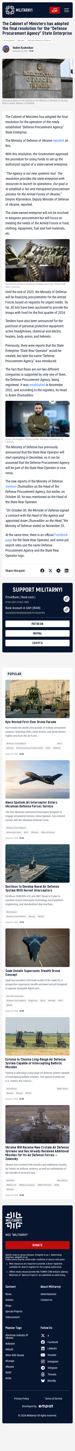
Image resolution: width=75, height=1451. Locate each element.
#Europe (32, 916)
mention (11, 486)
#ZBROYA (56, 748)
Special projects (13, 1311)
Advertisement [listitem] (48, 1294)
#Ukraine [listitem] (10, 1343)
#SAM (56, 1185)
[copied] (66, 599)
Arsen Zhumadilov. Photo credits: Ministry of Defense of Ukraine (34, 440)
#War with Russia (48, 832)
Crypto (37, 643)
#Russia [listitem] (9, 1366)
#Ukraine (21, 40)
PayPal (37, 633)
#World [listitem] (9, 1349)
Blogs (8, 1305)
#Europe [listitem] (9, 1360)
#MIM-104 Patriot (44, 1185)
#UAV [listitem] (8, 1372)
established (37, 385)
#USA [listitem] (8, 1378)
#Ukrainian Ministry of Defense (39, 40)
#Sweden (51, 1000)
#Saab (42, 1000)
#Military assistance (27, 1185)
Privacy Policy (21, 1398)
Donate (37, 1245)
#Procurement (9, 40)
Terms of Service (53, 1398)
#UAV (59, 743)
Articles (9, 1299)
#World (40, 916)
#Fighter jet (33, 1000)
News (8, 1294)
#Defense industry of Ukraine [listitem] (16, 1336)
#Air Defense (12, 912)
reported (58, 140)
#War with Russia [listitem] (14, 1355)
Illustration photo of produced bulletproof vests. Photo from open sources (35, 285)
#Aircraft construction (15, 996)
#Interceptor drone (14, 832)
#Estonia (10, 1093)
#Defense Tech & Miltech (16, 743)
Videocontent (12, 1317)
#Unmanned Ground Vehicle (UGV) (29, 748)
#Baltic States (62, 1089)
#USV (48, 748)
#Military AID (11, 1185)
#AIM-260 (10, 1180)
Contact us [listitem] (46, 1299)
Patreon (37, 624)
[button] (66, 10)
